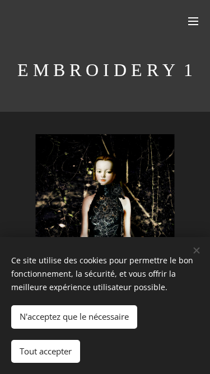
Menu (193, 21)
